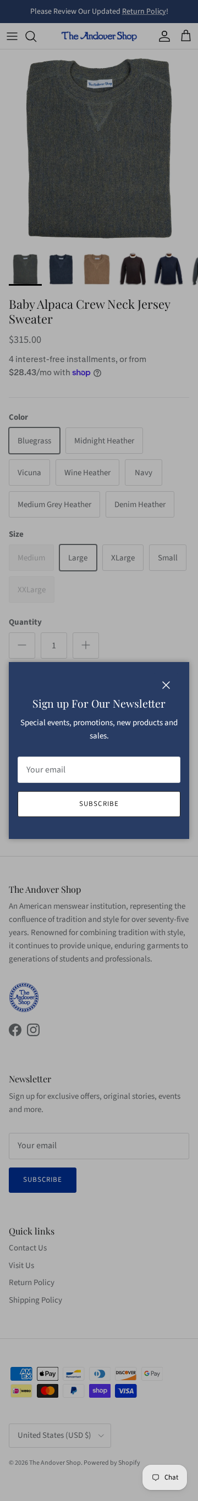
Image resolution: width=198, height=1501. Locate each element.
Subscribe (98, 804)
